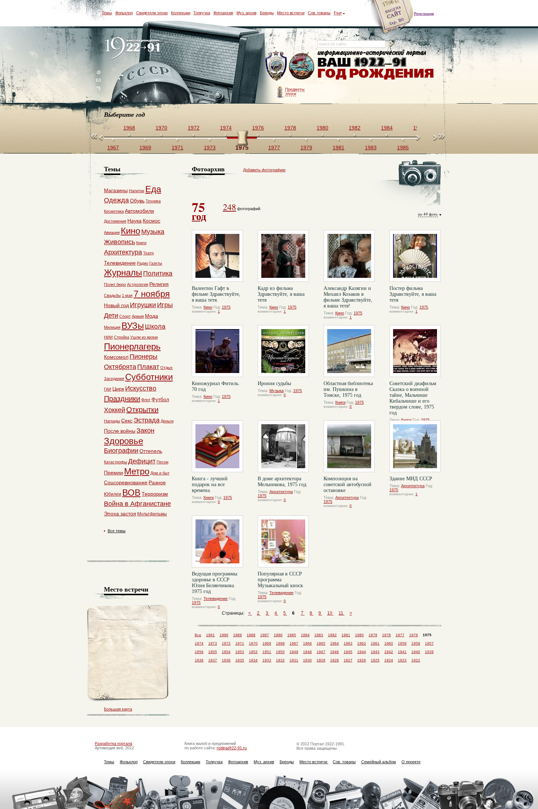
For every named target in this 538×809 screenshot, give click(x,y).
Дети (111, 315)
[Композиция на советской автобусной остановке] (349, 446)
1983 (318, 635)
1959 (402, 643)
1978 (386, 635)
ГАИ (107, 389)
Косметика (114, 211)
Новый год (116, 305)
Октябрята (120, 366)
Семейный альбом (378, 762)
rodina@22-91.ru (232, 748)
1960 (388, 643)
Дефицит (142, 461)
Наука (134, 221)
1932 (280, 660)
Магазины (116, 190)
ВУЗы (133, 326)
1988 (251, 635)
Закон (145, 430)
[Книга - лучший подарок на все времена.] (217, 446)
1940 (415, 652)
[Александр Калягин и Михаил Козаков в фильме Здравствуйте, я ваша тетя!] (349, 256)
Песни (162, 462)
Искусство (140, 388)
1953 (239, 652)
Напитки (136, 191)
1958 (415, 643)
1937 (212, 660)
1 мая (127, 295)
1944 (361, 652)
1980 (359, 635)
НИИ (108, 337)
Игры (165, 305)
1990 (224, 635)
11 (341, 613)
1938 (199, 660)
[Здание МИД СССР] (415, 446)
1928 (334, 660)
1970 (253, 643)
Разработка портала (113, 743)
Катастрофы (115, 462)
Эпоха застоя (120, 514)
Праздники (122, 399)
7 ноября (152, 294)
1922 (415, 660)
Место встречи (291, 13)
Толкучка (201, 13)
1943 (375, 652)
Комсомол (116, 357)
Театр (148, 253)
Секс (126, 421)
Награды (112, 421)
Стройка (121, 337)
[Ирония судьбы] (283, 351)
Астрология (137, 284)
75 (199, 210)
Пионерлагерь (132, 346)
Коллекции (180, 13)
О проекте (411, 762)
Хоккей (114, 410)
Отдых (166, 367)
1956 (199, 652)
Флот (145, 400)
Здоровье (123, 441)
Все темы (117, 531)
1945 (348, 652)
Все (198, 635)
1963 (348, 643)
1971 (239, 643)
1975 (226, 307)
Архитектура (281, 491)
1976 (413, 635)
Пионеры (143, 356)
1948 (307, 652)
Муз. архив (246, 13)
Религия (159, 284)
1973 (212, 643)
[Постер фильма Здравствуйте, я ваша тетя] (415, 256)
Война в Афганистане (137, 503)
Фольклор (124, 13)
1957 (429, 643)
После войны (119, 431)
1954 (226, 652)
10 (330, 613)
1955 (212, 652)
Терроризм (155, 494)
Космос (151, 221)
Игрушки (143, 305)
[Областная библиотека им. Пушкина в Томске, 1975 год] (349, 351)
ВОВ (131, 492)
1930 (307, 660)
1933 (266, 660)
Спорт (125, 316)
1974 (199, 643)
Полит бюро (115, 284)
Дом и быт (159, 473)
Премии (113, 473)
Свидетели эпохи (152, 13)
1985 (291, 635)
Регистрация (424, 13)
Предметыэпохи (295, 91)
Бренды (267, 13)
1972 (226, 643)
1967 (293, 643)
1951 (266, 652)
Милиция (112, 327)
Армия (138, 316)
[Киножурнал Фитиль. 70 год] (217, 351)
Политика (157, 273)
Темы (107, 13)
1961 (375, 643)
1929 (321, 660)
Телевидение (215, 598)
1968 (280, 643)
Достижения (115, 221)
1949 (293, 652)
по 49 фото (428, 214)
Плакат (148, 366)
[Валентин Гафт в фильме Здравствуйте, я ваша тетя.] (217, 256)
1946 (334, 652)
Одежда (116, 200)
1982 (332, 635)
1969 (266, 643)
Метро (136, 471)
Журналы (123, 272)
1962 (361, 643)
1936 (226, 660)
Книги (340, 402)
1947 (321, 652)
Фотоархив (223, 13)
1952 (253, 652)
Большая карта (118, 709)
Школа (155, 326)
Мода (151, 316)
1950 (280, 652)
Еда (153, 189)
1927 (348, 660)
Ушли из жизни (144, 337)
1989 (237, 635)
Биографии (121, 450)
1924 (388, 660)
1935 (239, 660)
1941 (402, 652)
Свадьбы (112, 295)
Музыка (276, 390)
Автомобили (139, 211)
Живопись (119, 242)
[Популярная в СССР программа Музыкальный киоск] (283, 541)
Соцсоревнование (125, 482)
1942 (388, 652)
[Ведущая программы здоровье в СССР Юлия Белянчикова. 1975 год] (217, 541)
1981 (345, 635)
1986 (278, 635)
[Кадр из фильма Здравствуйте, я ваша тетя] (283, 256)
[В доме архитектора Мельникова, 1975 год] (283, 446)
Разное (157, 482)
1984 (305, 635)
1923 (402, 660)
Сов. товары (319, 13)
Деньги (167, 421)
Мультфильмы (152, 514)
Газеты (155, 263)
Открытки (142, 410)
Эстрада (147, 420)
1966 (307, 643)
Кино (207, 307)
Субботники (149, 377)
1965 (321, 643)
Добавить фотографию (264, 170)
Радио (142, 263)
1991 (210, 635)
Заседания (114, 378)
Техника (153, 201)
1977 (400, 635)
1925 (375, 660)
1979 (373, 635)
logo (134, 48)
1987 (264, 635)
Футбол (160, 399)
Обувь (137, 201)
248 (229, 207)
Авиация (112, 232)
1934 (253, 660)
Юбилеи (112, 494)
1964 (334, 643)
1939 (429, 652)
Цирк (118, 389)
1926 (361, 660)
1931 (293, 660)
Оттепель (150, 451)
